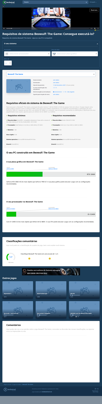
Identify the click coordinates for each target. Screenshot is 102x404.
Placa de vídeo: (55, 49)
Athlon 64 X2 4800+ (53, 208)
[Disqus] (51, 359)
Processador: (7, 49)
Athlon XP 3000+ (11, 208)
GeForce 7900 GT (53, 168)
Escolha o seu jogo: (51, 74)
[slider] (47, 28)
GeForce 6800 (10, 168)
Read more (94, 10)
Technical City (9, 2)
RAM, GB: (6, 59)
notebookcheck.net (47, 391)
